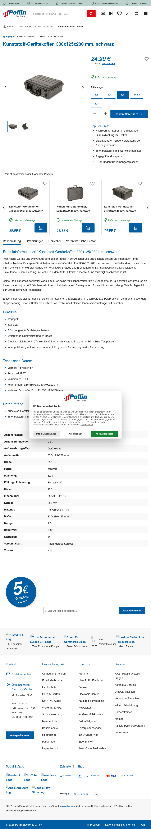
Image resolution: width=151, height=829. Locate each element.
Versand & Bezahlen (127, 698)
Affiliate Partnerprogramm (130, 725)
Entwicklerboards (52, 680)
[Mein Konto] (127, 13)
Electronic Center (88, 694)
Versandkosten (67, 806)
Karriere (83, 673)
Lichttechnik (49, 687)
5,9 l (123, 94)
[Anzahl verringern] (94, 114)
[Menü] (146, 13)
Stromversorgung (52, 714)
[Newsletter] (103, 13)
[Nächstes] (83, 87)
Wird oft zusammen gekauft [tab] (18, 174)
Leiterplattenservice (90, 728)
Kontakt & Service (125, 685)
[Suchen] (91, 13)
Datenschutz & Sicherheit (120, 824)
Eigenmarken (86, 741)
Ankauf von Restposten (92, 748)
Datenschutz (62, 617)
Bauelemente (50, 728)
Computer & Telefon (54, 673)
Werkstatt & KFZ (51, 707)
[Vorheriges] (5, 87)
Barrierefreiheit (123, 712)
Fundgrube (48, 741)
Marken (119, 719)
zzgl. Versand (108, 63)
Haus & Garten (51, 694)
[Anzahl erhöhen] (105, 114)
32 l (97, 103)
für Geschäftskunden (90, 714)
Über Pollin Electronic (91, 680)
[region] (44, 95)
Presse (82, 687)
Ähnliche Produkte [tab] (44, 174)
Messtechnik (49, 721)
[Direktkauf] (111, 13)
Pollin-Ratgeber (87, 721)
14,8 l (137, 94)
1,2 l (97, 94)
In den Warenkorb (127, 114)
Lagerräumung (50, 748)
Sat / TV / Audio (51, 700)
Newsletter (84, 707)
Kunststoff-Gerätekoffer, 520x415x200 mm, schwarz (73, 209)
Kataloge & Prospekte (91, 700)
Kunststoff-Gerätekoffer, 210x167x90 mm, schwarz (120, 209)
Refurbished (49, 734)
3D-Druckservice (88, 734)
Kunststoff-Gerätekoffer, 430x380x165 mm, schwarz (26, 209)
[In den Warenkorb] (41, 227)
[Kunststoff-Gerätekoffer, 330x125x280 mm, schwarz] (44, 87)
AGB (142, 824)
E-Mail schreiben (22, 674)
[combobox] (59, 13)
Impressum (121, 732)
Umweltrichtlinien (125, 691)
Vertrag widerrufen (20, 735)
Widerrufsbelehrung (126, 705)
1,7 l (110, 94)
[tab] (12, 241)
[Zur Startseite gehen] (14, 13)
